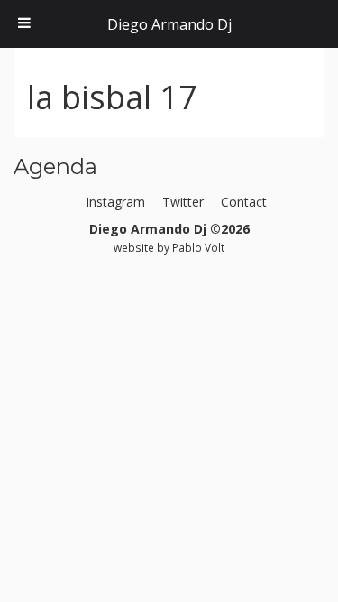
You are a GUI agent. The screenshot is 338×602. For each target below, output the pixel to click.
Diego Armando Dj (169, 24)
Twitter (183, 201)
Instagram (115, 201)
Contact (244, 201)
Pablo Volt (198, 247)
